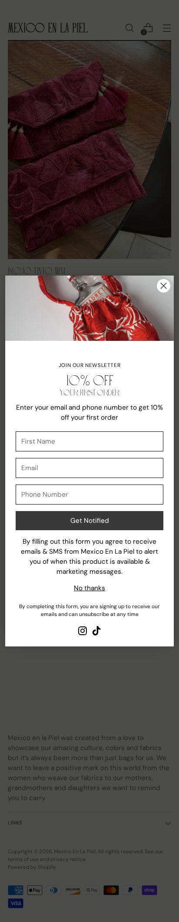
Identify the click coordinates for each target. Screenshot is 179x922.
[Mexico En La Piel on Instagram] (82, 632)
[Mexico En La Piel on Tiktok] (96, 632)
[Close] (163, 286)
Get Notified (89, 520)
